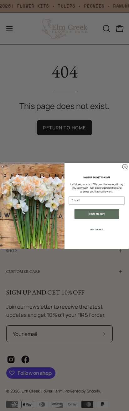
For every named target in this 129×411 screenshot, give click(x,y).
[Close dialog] (124, 166)
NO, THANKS (96, 229)
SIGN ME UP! (97, 213)
